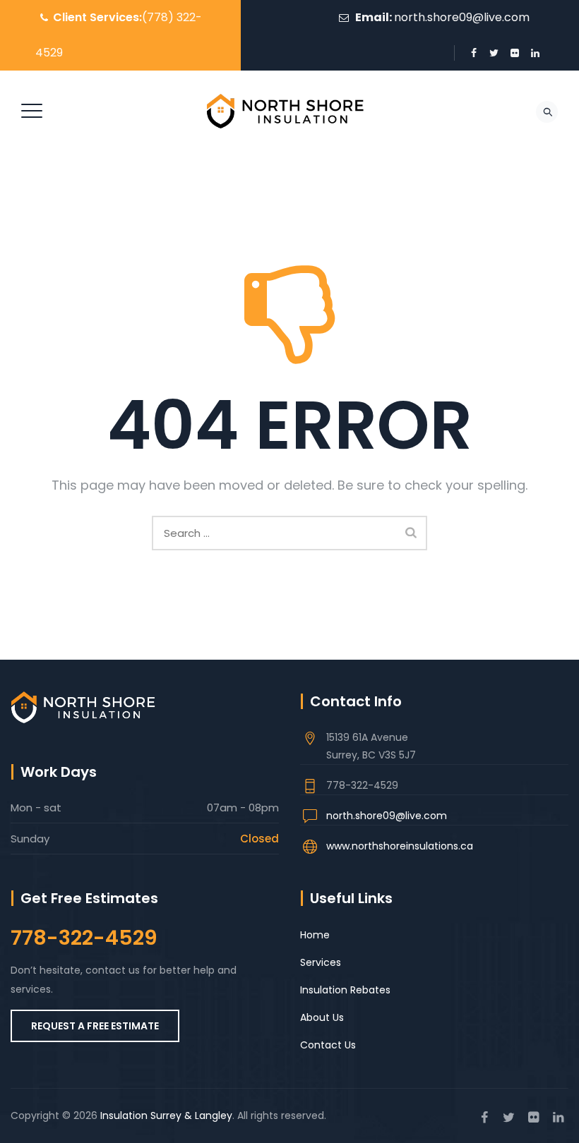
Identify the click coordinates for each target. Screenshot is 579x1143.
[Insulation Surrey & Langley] (287, 111)
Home (315, 935)
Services (320, 962)
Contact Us (328, 1045)
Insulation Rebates (345, 990)
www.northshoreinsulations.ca (399, 846)
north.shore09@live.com (462, 17)
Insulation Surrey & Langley (166, 1115)
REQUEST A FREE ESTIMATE (95, 1026)
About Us (322, 1017)
